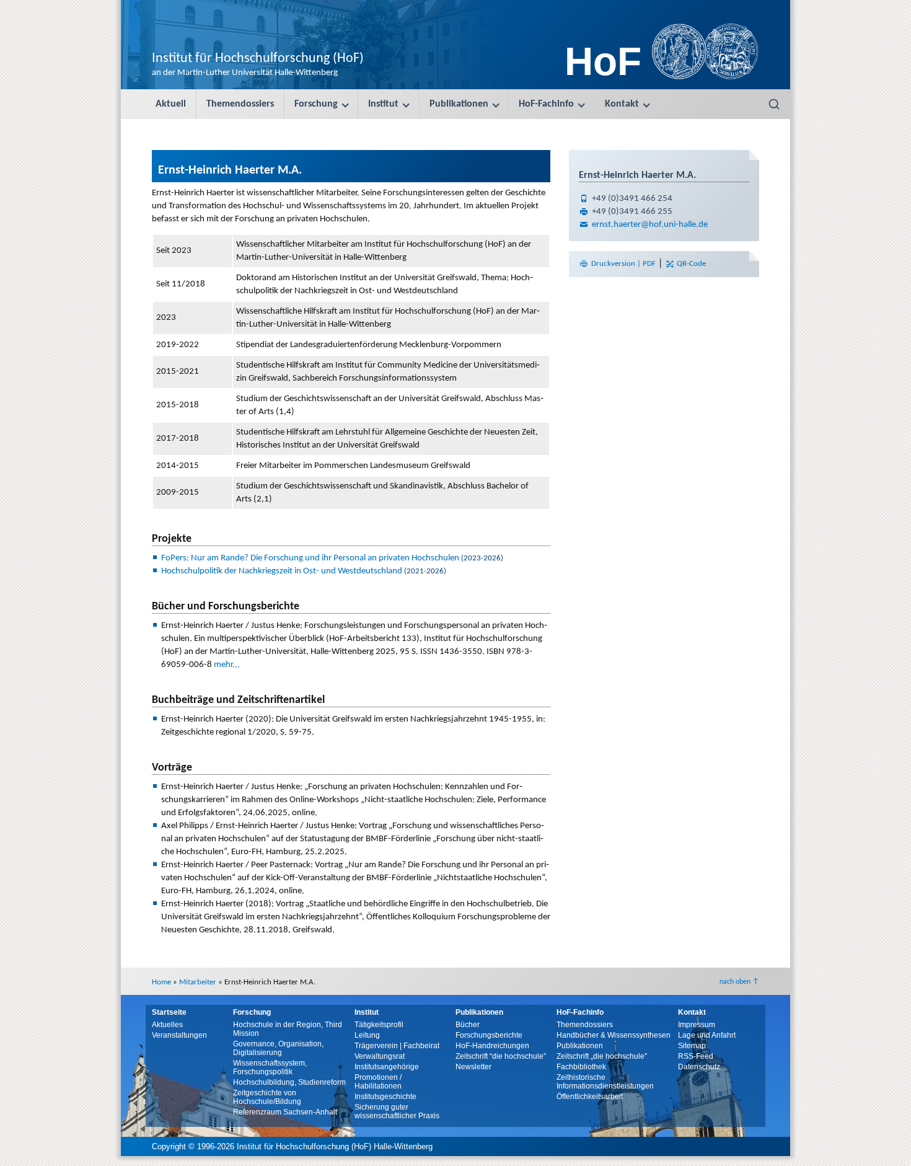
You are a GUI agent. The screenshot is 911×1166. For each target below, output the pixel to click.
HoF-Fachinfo (546, 104)
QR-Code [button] (690, 264)
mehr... (227, 664)
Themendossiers (240, 104)
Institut (383, 104)
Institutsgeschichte (385, 1096)
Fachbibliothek (581, 1066)
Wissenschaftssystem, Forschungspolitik (270, 1067)
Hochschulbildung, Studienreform (289, 1082)
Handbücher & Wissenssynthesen (614, 1035)
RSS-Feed (695, 1056)
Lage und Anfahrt (707, 1035)
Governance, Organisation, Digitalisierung (278, 1048)
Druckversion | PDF (623, 264)
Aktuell (171, 104)
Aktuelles (167, 1024)
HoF (603, 61)
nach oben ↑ (739, 982)
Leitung (367, 1035)
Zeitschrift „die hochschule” (602, 1056)
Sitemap (692, 1045)
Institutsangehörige (386, 1066)
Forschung (316, 104)
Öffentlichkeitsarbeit (590, 1096)
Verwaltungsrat (379, 1056)
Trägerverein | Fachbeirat (396, 1045)
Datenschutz (699, 1066)
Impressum (696, 1024)
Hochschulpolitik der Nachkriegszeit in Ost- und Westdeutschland (281, 571)
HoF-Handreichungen (492, 1045)
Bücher (467, 1024)
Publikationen (458, 104)
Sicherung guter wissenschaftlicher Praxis (396, 1111)
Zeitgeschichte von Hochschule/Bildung (267, 1097)
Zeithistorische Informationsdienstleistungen (605, 1081)
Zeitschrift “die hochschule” (500, 1056)
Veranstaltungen (179, 1035)
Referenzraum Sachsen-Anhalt (285, 1112)
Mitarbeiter (197, 982)
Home (161, 982)
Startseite (169, 1012)
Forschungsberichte (488, 1035)
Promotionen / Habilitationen (378, 1081)
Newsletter (473, 1066)
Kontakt (622, 104)
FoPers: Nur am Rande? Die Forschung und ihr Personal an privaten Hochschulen (310, 558)
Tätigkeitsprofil (378, 1024)
